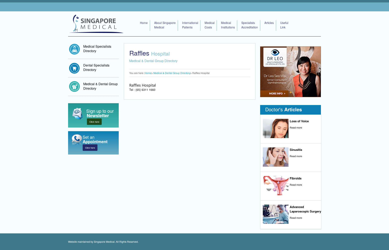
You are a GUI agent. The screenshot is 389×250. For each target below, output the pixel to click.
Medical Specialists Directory (97, 48)
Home (144, 23)
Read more (296, 127)
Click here (94, 121)
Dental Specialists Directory (96, 67)
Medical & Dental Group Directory (100, 86)
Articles (269, 23)
